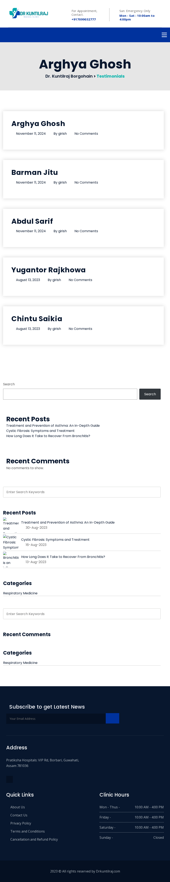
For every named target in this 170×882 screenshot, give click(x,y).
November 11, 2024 (31, 133)
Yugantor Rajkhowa (48, 270)
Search (9, 384)
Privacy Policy (20, 823)
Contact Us (18, 815)
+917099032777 (84, 19)
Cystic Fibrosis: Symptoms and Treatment (40, 430)
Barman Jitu (34, 172)
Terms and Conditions (27, 831)
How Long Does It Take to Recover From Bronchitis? (48, 436)
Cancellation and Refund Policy (34, 839)
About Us (17, 807)
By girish (60, 133)
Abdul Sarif (32, 221)
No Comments (86, 133)
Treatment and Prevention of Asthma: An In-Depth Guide (53, 425)
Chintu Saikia (36, 319)
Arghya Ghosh (38, 124)
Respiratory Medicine (20, 593)
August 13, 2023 (28, 280)
